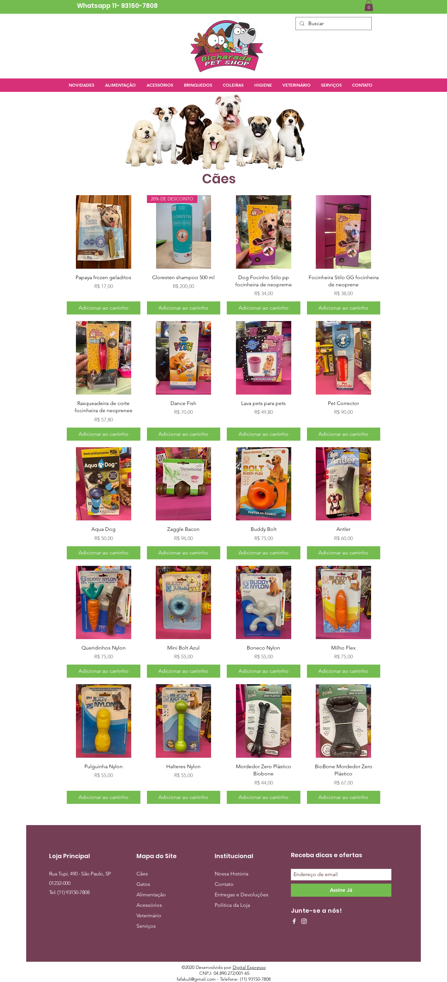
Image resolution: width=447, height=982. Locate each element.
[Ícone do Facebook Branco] (294, 921)
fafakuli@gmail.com (196, 979)
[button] (368, 5)
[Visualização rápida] (103, 232)
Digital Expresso (249, 967)
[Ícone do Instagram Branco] (304, 921)
